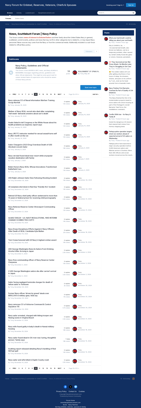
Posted (122, 42)
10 (35, 94)
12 (43, 94)
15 (54, 94)
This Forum (124, 13)
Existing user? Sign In (114, 5)
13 (47, 94)
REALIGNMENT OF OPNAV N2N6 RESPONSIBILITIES (96, 71)
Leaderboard (29, 13)
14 (51, 94)
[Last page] (64, 94)
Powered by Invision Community (70, 396)
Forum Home (70, 400)
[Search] (133, 13)
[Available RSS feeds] (133, 378)
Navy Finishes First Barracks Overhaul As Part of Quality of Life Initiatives (121, 90)
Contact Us (73, 391)
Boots (65, 405)
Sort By (95, 94)
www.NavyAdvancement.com (70, 402)
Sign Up (131, 5)
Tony (81, 73)
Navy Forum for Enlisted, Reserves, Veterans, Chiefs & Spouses (40, 5)
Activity (19, 13)
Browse (10, 13)
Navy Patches (73, 405)
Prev (14, 94)
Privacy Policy (61, 391)
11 (39, 94)
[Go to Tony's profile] (75, 72)
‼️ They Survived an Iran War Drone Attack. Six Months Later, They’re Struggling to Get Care (120, 64)
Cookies (82, 391)
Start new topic (90, 87)
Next (59, 94)
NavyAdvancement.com (46, 13)
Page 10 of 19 (73, 94)
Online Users (19, 18)
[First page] (9, 94)
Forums (8, 18)
